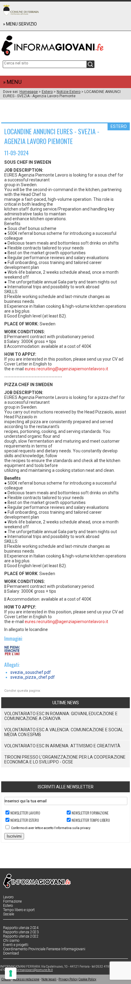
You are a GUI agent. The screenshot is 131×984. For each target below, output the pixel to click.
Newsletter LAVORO (25, 812)
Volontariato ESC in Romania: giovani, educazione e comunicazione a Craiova (61, 716)
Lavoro (8, 897)
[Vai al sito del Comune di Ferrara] (21, 10)
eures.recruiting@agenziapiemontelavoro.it (66, 368)
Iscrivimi (14, 836)
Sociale (8, 914)
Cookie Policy (87, 979)
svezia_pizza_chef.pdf (32, 677)
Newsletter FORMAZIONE (90, 812)
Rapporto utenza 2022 (21, 936)
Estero (47, 92)
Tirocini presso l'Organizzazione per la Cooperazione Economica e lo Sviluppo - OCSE (65, 759)
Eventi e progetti (15, 945)
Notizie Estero (68, 92)
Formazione (12, 901)
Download (11, 953)
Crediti (6, 979)
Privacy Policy (68, 979)
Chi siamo (11, 940)
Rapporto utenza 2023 (21, 932)
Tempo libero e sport (19, 910)
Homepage (28, 92)
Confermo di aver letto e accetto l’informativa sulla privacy (50, 828)
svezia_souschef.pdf (30, 672)
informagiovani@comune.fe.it (33, 970)
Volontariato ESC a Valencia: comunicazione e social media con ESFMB (63, 732)
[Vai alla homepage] (65, 44)
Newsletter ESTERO (24, 820)
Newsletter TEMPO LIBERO (91, 820)
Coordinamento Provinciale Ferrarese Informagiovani (44, 949)
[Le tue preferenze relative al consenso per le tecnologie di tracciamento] (10, 973)
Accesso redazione (26, 979)
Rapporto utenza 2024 (21, 928)
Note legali (48, 979)
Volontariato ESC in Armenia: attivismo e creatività (62, 745)
